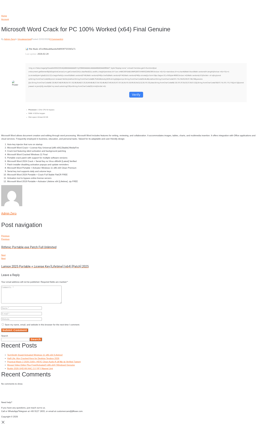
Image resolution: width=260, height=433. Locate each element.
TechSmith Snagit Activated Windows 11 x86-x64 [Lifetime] (35, 355)
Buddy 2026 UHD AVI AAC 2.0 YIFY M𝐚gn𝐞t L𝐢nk (30, 368)
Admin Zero (9, 39)
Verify (136, 94)
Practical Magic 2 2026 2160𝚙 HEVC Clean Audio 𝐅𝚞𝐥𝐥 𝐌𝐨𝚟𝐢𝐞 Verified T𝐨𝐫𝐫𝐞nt (44, 361)
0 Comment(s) (56, 39)
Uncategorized (24, 39)
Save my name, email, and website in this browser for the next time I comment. (42, 324)
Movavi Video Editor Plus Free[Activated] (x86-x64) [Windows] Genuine (41, 365)
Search (4, 336)
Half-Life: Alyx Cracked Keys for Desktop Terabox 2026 (33, 358)
